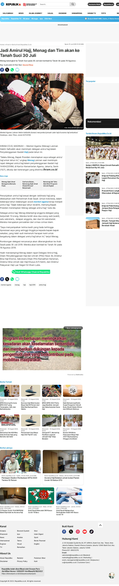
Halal (50, 13)
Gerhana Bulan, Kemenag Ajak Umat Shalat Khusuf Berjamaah (30, 185)
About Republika (6, 558)
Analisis (20, 537)
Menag (31, 160)
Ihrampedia (77, 13)
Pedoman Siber (39, 558)
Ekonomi (62, 13)
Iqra (18, 534)
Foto (103, 13)
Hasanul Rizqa (28, 65)
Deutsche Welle (95, 4)
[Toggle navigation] (2, 4)
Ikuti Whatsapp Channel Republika (32, 272)
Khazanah (3, 534)
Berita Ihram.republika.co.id (21, 44)
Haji (26, 152)
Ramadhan (21, 547)
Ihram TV (92, 13)
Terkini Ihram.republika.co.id (98, 133)
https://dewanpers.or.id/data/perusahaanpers (19, 574)
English (36, 544)
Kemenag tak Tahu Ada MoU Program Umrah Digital (50, 184)
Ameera (3, 531)
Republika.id (108, 4)
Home (2, 44)
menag (17, 285)
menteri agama (41, 202)
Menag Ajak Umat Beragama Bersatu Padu (9, 184)
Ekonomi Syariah (23, 531)
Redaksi (20, 558)
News (21, 13)
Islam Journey (35, 13)
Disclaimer (4, 561)
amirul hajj (42, 285)
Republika (5, 19)
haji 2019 (32, 285)
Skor (35, 531)
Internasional (4, 541)
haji (24, 285)
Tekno (19, 541)
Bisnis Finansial (39, 541)
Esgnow (3, 544)
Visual (19, 544)
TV (1, 547)
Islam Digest (38, 534)
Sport (36, 537)
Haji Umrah (8, 13)
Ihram (8, 44)
